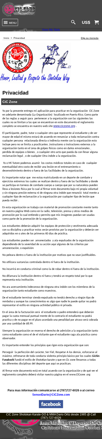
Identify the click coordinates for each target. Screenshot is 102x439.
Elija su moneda (89, 38)
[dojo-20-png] (18, 9)
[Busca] (74, 22)
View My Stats (51, 29)
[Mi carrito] (96, 22)
